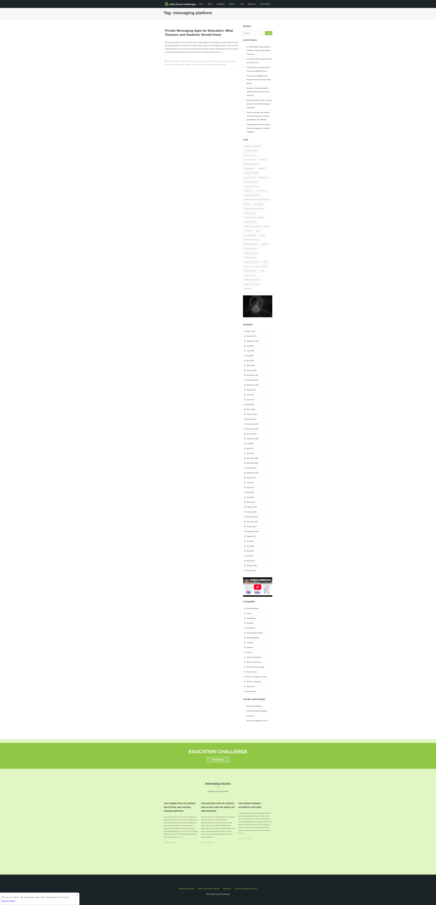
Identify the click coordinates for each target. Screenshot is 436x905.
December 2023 (252, 424)
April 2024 (250, 404)
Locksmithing (258, 204)
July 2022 (250, 482)
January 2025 (251, 370)
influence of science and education (256, 199)
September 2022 (253, 473)
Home (201, 4)
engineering (263, 177)
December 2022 (252, 458)
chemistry (262, 160)
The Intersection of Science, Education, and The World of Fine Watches (218, 807)
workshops (248, 288)
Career (249, 613)
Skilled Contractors (251, 253)
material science (250, 213)
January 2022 (251, 512)
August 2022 (251, 478)
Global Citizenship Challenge (257, 711)
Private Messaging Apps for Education (223, 61)
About (210, 4)
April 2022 (250, 497)
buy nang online (250, 160)
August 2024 (251, 390)
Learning (250, 642)
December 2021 (252, 517)
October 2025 (251, 336)
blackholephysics (253, 608)
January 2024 (251, 419)
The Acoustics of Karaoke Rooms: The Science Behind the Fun (259, 69)
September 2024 (253, 385)
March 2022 (251, 502)
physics (266, 226)
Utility (262, 271)
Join (241, 4)
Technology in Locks (251, 262)
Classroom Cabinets (251, 164)
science (262, 235)
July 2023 (250, 443)
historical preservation (252, 195)
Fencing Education (251, 182)
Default (231, 4)
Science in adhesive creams (257, 677)
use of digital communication (216, 64)
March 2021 (251, 561)
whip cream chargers (251, 284)
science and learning (251, 240)
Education (177, 61)
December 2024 (252, 375)
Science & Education (254, 657)
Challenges (221, 4)
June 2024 (250, 400)
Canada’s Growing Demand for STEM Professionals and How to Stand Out (258, 91)
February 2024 (252, 414)
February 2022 (252, 507)
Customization (249, 168)
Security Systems (250, 249)
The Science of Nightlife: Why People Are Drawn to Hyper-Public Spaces (259, 79)
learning (247, 204)
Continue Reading (170, 842)
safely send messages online (174, 64)
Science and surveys (254, 662)
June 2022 (250, 487)
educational (251, 628)
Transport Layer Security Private (195, 64)
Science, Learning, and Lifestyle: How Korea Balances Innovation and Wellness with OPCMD (258, 116)
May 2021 (250, 551)
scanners (250, 647)
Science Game (252, 672)
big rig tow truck (250, 155)
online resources (250, 222)
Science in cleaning (253, 681)
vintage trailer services (252, 280)
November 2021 (252, 522)
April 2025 (250, 360)
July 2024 (250, 395)
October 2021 (251, 526)
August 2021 (251, 536)
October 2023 (251, 434)
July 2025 (250, 346)
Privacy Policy (265, 4)
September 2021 (253, 531)
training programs (250, 271)
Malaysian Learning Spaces (254, 208)
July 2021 (250, 541)
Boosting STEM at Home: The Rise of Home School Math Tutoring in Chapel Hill (259, 103)
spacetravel (251, 686)
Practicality (248, 231)
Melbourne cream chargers (254, 217)
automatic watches (251, 151)
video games (251, 691)
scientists (264, 244)
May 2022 (250, 492)
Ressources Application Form (257, 721)
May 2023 (250, 448)
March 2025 (251, 365)
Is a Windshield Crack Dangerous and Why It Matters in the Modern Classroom (259, 50)
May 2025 (250, 356)
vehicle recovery (250, 275)
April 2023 (250, 453)
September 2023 (253, 439)
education (261, 168)
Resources (252, 4)
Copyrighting (251, 618)
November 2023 (252, 429)
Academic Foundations (252, 146)
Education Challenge (254, 706)
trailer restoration (261, 266)
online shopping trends (252, 226)
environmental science (255, 633)
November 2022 (252, 463)
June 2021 (250, 546)
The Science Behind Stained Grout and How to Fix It (259, 60)
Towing (264, 262)
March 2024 (251, 409)
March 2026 (251, 331)
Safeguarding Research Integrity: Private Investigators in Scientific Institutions (258, 128)
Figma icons (248, 191)
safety (257, 231)
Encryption (192, 61)
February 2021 (252, 565)
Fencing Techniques (251, 186)
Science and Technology (255, 667)
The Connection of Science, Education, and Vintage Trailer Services (180, 807)
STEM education (250, 257)
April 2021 (250, 556)
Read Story (218, 760)
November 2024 (252, 380)
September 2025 (253, 341)
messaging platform (203, 61)
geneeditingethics (253, 638)
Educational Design (251, 173)
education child (249, 177)
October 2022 (251, 468)
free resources (261, 191)
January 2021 (251, 570)
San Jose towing (250, 235)
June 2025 (250, 351)
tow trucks (247, 266)
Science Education (251, 244)
